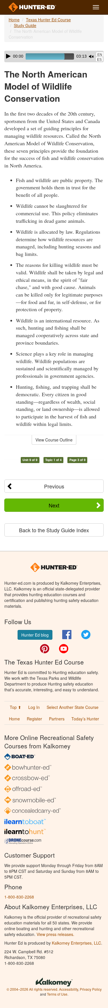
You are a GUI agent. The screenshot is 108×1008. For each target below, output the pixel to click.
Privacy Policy (91, 989)
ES (99, 60)
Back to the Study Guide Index (54, 530)
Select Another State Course (72, 707)
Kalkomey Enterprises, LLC (76, 943)
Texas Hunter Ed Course (48, 19)
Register (34, 719)
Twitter (85, 634)
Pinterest (44, 648)
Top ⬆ (15, 707)
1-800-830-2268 (19, 897)
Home (14, 19)
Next (54, 505)
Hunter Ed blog (35, 635)
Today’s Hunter (85, 719)
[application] (54, 56)
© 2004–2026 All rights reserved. (32, 989)
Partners (57, 719)
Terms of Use (57, 994)
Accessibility (68, 989)
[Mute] (91, 56)
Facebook (66, 634)
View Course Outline (54, 440)
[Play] (8, 56)
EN (99, 55)
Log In (34, 707)
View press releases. (55, 934)
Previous (54, 486)
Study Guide (25, 25)
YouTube (63, 648)
